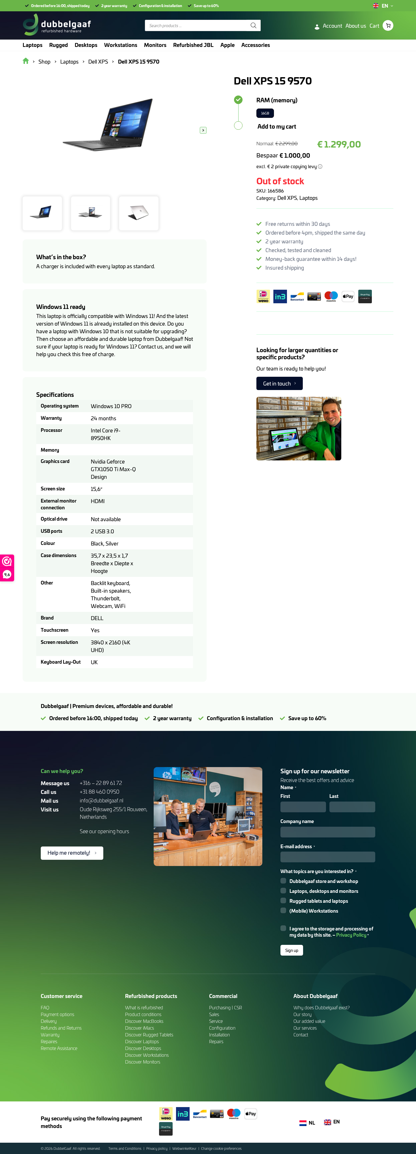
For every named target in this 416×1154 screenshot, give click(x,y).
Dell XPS (287, 197)
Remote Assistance (59, 1048)
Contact (300, 1035)
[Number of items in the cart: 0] (388, 25)
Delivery (49, 1021)
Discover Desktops (143, 1048)
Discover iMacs (139, 1028)
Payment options (57, 1014)
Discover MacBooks (144, 1021)
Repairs (216, 1041)
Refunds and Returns (61, 1028)
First (285, 796)
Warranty (50, 1035)
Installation (219, 1035)
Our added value (309, 1021)
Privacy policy (157, 1148)
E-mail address (297, 846)
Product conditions (143, 1014)
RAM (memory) (276, 100)
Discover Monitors (142, 1062)
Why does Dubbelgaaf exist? (321, 1007)
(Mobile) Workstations (314, 911)
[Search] (253, 25)
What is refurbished (144, 1007)
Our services (305, 1028)
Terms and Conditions (125, 1148)
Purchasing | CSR (225, 1007)
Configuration (222, 1028)
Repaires (49, 1041)
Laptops (308, 197)
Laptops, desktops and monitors (324, 891)
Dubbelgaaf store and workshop (324, 881)
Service (216, 1021)
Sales (214, 1014)
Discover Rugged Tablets (149, 1035)
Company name (297, 821)
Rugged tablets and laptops (319, 901)
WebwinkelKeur (184, 1148)
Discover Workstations (147, 1055)
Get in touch (277, 383)
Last (333, 796)
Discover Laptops (142, 1041)
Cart (374, 25)
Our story (302, 1014)
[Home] (57, 25)
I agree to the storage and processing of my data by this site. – (331, 931)
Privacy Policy (351, 934)
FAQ (45, 1007)
